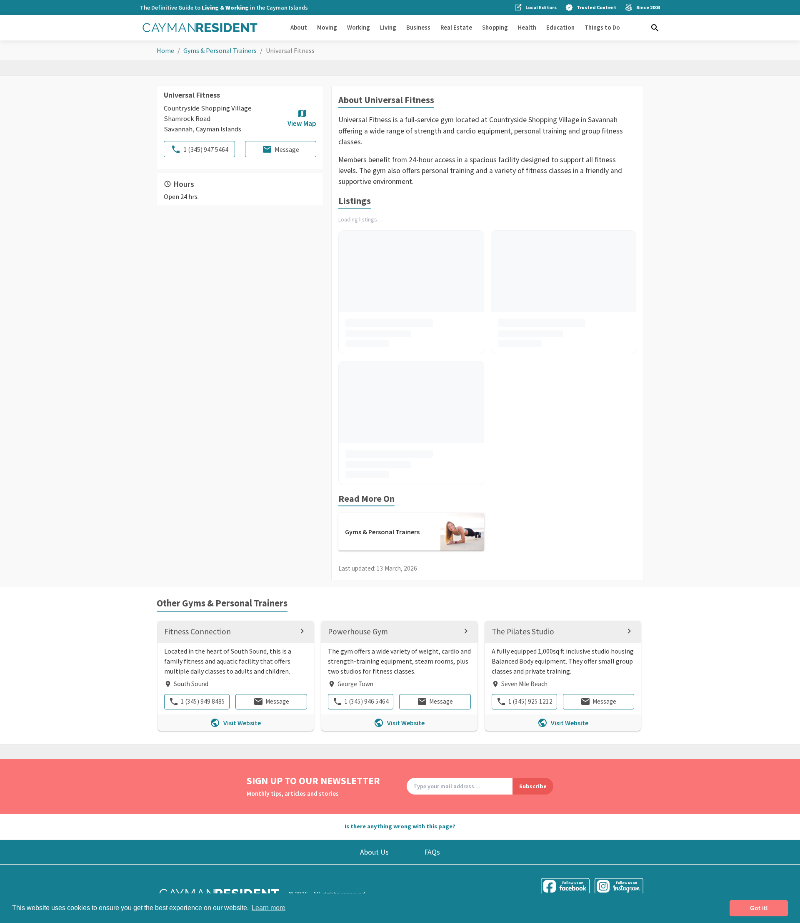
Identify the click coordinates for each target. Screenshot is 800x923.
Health (527, 27)
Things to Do (602, 27)
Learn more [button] (268, 907)
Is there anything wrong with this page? (400, 826)
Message (287, 149)
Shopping (495, 27)
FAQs (432, 852)
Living (388, 27)
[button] (655, 28)
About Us (374, 852)
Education (560, 27)
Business (418, 27)
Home (165, 50)
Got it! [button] (759, 908)
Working (358, 27)
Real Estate (456, 27)
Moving (327, 27)
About (298, 27)
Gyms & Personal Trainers (220, 50)
